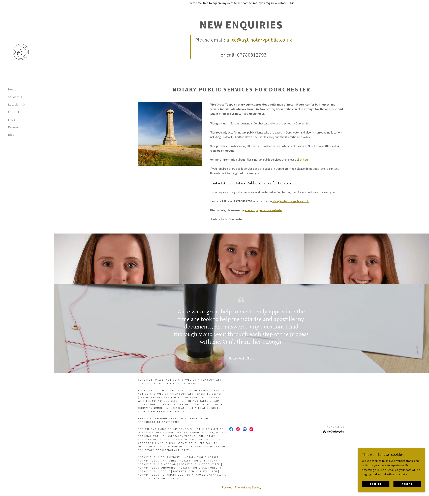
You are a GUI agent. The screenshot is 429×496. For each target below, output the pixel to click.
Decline (376, 483)
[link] (21, 52)
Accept (407, 483)
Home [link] (12, 89)
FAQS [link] (11, 119)
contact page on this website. (263, 210)
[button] (31, 97)
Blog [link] (11, 135)
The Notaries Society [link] (248, 487)
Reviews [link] (14, 127)
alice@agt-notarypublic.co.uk (290, 201)
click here (303, 159)
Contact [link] (13, 112)
